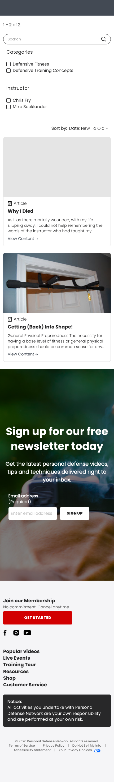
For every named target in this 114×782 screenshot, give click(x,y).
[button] (103, 39)
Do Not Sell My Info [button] (86, 746)
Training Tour (19, 664)
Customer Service (25, 685)
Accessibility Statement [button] (32, 750)
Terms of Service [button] (22, 746)
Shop (9, 678)
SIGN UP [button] (75, 513)
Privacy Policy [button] (53, 746)
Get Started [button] (37, 617)
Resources (16, 671)
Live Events (16, 658)
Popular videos (21, 651)
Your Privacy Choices (75, 750)
